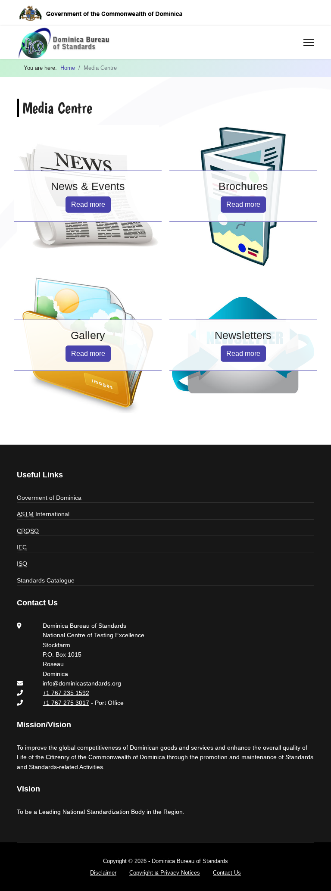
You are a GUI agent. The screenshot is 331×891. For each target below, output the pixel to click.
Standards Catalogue (46, 580)
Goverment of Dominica (49, 497)
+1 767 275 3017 (66, 702)
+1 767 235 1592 (66, 692)
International (43, 514)
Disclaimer (103, 872)
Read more (88, 204)
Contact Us (227, 872)
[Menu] (308, 42)
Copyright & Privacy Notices (164, 872)
